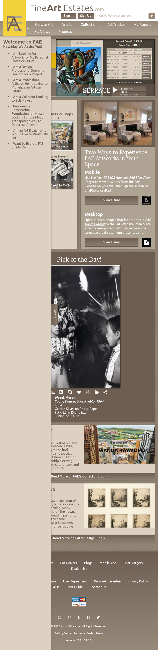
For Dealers (68, 563)
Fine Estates (67, 7)
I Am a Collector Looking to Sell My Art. (30, 98)
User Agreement (75, 581)
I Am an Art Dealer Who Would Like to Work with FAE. (30, 134)
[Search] (152, 16)
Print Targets (133, 563)
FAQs (55, 587)
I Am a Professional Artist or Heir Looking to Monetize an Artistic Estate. (30, 85)
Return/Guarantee (107, 581)
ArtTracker (116, 24)
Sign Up (86, 15)
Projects (65, 31)
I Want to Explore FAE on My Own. (28, 145)
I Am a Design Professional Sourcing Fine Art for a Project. (28, 70)
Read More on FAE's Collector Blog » (79, 476)
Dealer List (79, 569)
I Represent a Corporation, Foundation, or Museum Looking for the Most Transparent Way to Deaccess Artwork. (29, 115)
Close (54, 314)
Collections (90, 24)
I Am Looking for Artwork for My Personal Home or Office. (30, 57)
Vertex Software (74, 633)
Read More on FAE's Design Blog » (79, 538)
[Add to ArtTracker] (79, 392)
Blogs (88, 563)
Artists (67, 24)
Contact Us (98, 587)
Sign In (68, 15)
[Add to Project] (96, 392)
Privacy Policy (138, 581)
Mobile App (108, 563)
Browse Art (43, 24)
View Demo (111, 200)
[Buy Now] (52, 392)
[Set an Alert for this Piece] (87, 392)
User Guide (74, 587)
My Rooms (142, 24)
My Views (42, 31)
